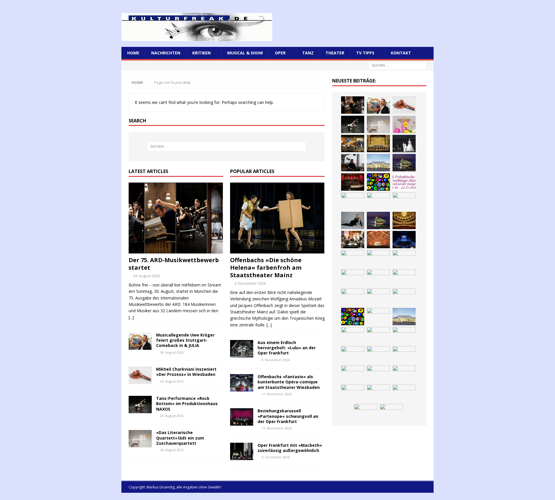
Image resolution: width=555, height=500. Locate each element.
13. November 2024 (276, 428)
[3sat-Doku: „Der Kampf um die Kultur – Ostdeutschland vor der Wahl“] (352, 162)
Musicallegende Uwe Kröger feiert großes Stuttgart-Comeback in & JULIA (185, 340)
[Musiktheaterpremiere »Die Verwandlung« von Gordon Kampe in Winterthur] (352, 143)
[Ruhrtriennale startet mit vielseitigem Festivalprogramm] (404, 374)
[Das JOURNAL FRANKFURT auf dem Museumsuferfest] (391, 412)
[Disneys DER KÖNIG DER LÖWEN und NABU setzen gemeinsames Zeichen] (404, 393)
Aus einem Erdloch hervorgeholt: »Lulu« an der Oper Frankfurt (287, 348)
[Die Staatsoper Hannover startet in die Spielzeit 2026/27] (378, 201)
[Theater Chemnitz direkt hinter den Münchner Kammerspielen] (378, 393)
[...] (131, 317)
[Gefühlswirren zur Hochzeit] (404, 143)
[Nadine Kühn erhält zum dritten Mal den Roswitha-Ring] (352, 316)
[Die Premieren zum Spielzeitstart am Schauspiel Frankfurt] (352, 297)
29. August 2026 (146, 275)
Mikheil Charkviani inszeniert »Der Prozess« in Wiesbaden (186, 371)
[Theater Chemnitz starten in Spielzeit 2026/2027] (378, 374)
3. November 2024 (250, 283)
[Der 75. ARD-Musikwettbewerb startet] (176, 218)
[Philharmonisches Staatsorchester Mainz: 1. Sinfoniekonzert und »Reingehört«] (404, 201)
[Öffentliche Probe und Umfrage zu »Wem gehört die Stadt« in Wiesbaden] (378, 162)
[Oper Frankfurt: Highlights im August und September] (352, 393)
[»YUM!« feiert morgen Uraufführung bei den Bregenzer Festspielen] (352, 278)
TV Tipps (365, 53)
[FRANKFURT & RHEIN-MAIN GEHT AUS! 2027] (352, 374)
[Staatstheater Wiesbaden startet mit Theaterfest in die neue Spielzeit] (404, 278)
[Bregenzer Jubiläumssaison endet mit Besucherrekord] (404, 162)
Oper (280, 53)
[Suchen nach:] (397, 65)
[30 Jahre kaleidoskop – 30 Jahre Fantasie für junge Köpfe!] (378, 182)
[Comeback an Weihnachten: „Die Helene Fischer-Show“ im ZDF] (352, 220)
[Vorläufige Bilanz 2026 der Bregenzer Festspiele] (378, 220)
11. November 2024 (276, 394)
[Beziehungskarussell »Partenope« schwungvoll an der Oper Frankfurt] (241, 417)
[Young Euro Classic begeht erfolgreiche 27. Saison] (352, 335)
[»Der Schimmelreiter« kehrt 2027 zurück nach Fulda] (352, 258)
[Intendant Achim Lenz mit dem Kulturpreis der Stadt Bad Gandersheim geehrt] (378, 354)
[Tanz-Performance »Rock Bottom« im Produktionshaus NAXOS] (140, 404)
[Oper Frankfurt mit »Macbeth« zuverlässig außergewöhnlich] (241, 451)
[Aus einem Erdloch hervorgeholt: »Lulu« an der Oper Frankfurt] (241, 348)
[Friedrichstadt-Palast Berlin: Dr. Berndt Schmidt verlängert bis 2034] (404, 354)
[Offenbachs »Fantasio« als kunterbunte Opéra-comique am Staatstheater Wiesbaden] (241, 382)
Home (133, 53)
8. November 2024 (276, 360)
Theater (334, 53)
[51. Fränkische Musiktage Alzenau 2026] (404, 182)
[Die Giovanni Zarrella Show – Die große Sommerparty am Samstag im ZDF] (404, 297)
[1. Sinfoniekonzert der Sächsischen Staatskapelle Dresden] (378, 143)
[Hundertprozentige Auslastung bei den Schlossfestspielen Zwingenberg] (352, 201)
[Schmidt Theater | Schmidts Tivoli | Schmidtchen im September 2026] (404, 335)
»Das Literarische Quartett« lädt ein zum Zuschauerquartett (180, 438)
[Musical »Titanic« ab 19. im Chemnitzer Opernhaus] (378, 297)
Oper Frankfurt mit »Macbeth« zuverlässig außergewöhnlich (290, 447)
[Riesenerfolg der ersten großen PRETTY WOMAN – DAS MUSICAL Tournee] (404, 258)
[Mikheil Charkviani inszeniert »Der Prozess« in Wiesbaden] (140, 375)
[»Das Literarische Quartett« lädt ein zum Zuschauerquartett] (140, 438)
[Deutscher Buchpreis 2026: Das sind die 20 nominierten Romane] (365, 412)
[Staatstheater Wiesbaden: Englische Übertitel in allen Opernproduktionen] (404, 220)
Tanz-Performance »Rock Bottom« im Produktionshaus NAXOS (187, 403)
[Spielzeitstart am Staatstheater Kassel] (404, 124)
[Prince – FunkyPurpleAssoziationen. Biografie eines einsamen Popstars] (378, 258)
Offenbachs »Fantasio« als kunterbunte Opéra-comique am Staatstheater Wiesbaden (289, 382)
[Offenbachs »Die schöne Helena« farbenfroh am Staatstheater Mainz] (277, 218)
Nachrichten (165, 53)
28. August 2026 (172, 352)
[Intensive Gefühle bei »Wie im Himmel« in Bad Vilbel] (378, 335)
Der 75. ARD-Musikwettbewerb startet (174, 263)
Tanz (308, 53)
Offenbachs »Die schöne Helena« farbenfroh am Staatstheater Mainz (265, 267)
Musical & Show (245, 53)
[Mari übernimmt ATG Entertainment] (404, 239)
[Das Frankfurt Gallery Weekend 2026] (378, 278)
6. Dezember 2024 (276, 457)
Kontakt (401, 53)
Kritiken (201, 53)
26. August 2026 (172, 381)
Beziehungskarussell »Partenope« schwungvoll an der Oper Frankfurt (288, 416)
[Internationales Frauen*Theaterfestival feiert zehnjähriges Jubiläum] (352, 354)
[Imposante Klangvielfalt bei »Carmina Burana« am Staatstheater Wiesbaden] (352, 182)
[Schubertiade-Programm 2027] (378, 239)
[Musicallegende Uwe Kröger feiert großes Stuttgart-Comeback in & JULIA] (140, 341)
